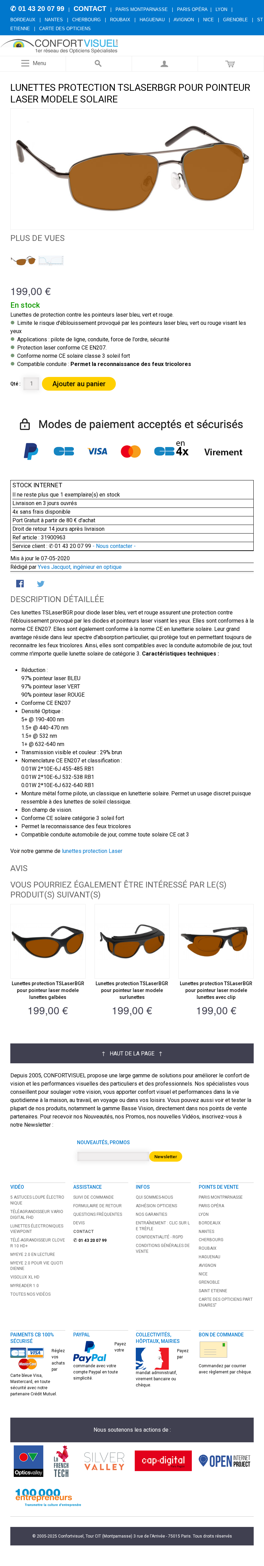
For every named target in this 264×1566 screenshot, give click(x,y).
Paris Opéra (192, 9)
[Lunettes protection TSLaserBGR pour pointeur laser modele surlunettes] (132, 941)
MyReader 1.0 (24, 1285)
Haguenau (152, 19)
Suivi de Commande (93, 1197)
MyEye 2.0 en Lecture (32, 1254)
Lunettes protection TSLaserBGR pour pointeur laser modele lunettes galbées (48, 990)
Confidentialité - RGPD (159, 1237)
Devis (79, 1223)
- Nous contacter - (113, 546)
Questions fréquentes (97, 1214)
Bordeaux (22, 19)
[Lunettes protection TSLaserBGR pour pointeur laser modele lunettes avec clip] (216, 941)
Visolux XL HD (25, 1277)
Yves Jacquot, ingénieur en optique (80, 567)
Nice (208, 19)
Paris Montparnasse (142, 9)
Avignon (184, 19)
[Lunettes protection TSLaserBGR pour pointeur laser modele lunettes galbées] (48, 941)
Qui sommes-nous (154, 1197)
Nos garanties (151, 1214)
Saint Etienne (213, 1290)
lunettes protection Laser (92, 851)
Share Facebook (20, 584)
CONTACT (90, 8)
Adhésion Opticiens (156, 1205)
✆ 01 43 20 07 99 (37, 8)
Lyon (221, 9)
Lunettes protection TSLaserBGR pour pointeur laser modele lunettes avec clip (216, 990)
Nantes (54, 19)
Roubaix (120, 19)
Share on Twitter (41, 584)
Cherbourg (86, 19)
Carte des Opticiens (65, 28)
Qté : (15, 384)
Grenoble (235, 19)
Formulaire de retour (97, 1205)
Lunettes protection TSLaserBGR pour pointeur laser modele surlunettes (132, 990)
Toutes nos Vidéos (30, 1294)
